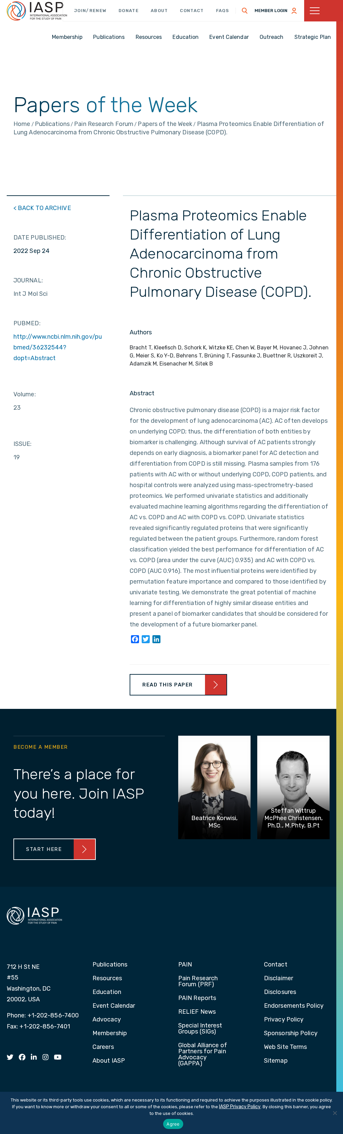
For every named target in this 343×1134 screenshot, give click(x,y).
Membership (109, 1033)
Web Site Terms (285, 1047)
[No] (334, 1113)
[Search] (245, 11)
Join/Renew (90, 10)
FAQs (222, 10)
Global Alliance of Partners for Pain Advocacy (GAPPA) (202, 1054)
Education (106, 992)
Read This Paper (167, 685)
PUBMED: (27, 323)
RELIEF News (197, 1012)
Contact (192, 10)
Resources (107, 978)
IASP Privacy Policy (240, 1107)
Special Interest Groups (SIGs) (200, 1028)
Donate (129, 10)
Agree (173, 1124)
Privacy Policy (283, 1019)
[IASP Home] (37, 11)
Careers (103, 1047)
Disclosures (280, 992)
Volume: (24, 394)
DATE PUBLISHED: (39, 237)
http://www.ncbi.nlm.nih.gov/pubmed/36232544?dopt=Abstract (57, 347)
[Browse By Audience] (323, 10)
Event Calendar (113, 1006)
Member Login (271, 10)
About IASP (108, 1061)
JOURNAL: (28, 280)
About (159, 10)
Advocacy (106, 1019)
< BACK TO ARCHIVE (42, 208)
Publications (109, 964)
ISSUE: (22, 444)
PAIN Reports (197, 998)
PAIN (185, 964)
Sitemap (276, 1061)
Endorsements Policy (294, 1006)
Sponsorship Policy (291, 1033)
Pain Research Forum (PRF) (198, 981)
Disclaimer (278, 978)
